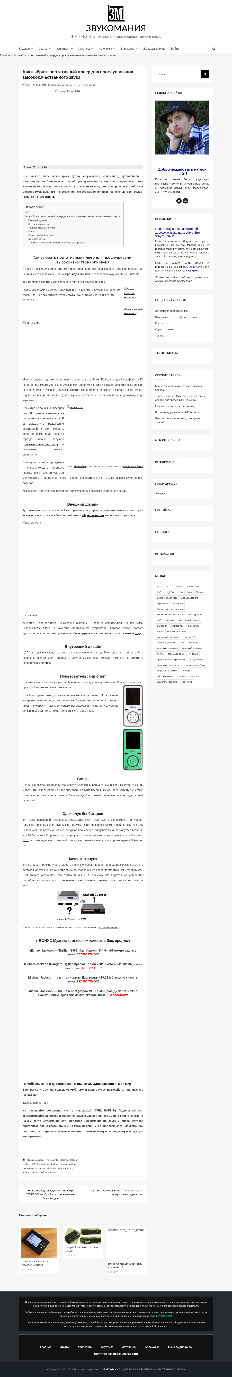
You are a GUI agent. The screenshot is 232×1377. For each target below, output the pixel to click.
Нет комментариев (87, 84)
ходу (138, 633)
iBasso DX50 (80, 466)
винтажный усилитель (168, 636)
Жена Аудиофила (180, 1347)
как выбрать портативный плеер (39, 1168)
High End (170, 592)
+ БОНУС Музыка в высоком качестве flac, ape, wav (57, 242)
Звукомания (162, 603)
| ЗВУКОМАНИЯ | (111, 1369)
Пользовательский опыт (41, 227)
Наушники (178, 603)
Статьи (43, 48)
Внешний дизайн (37, 220)
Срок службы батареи (40, 235)
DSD (26, 840)
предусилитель (197, 659)
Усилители (62, 48)
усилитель (194, 676)
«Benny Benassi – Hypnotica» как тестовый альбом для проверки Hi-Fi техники (180, 398)
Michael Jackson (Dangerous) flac (59, 1163)
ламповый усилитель (192, 648)
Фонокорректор (194, 614)
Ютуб (87, 1083)
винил (160, 631)
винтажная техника (176, 631)
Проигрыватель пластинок (170, 608)
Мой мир (124, 1083)
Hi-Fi (159, 592)
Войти (175, 48)
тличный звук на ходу (41, 444)
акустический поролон (189, 620)
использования (108, 927)
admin (28, 84)
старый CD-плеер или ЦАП (71, 919)
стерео (181, 676)
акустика (170, 620)
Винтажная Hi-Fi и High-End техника (176, 317)
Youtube (159, 335)
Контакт (159, 323)
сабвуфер (186, 670)
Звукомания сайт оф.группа (171, 310)
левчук (160, 653)
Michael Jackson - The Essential (43, 1159)
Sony (189, 592)
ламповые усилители (167, 648)
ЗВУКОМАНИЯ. (163, 1315)
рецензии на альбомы (194, 664)
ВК (79, 1083)
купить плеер (64, 1168)
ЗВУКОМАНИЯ (116, 28)
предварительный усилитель (171, 659)
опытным (87, 711)
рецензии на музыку (167, 670)
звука (122, 491)
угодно (49, 197)
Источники (105, 48)
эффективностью (93, 515)
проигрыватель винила (168, 664)
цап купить (187, 681)
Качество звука (36, 238)
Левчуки (160, 493)
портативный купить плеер (44, 1172)
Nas (181, 592)
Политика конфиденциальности (116, 1354)
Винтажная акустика (167, 597)
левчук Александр (176, 653)
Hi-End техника (193, 586)
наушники (78, 274)
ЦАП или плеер (30, 614)
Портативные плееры (61, 84)
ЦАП (159, 620)
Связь (31, 231)
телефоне (90, 395)
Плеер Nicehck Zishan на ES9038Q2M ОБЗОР (35, 1263)
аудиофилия (177, 625)
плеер (48, 628)
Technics (200, 592)
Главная (24, 48)
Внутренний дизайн (39, 223)
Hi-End (179, 586)
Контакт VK (161, 270)
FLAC (168, 586)
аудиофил (162, 625)
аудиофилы (193, 625)
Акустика (84, 48)
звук (182, 642)
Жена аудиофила (154, 48)
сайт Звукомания (165, 676)
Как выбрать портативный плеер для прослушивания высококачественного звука (72, 216)
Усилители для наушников (170, 614)
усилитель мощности (167, 681)
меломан (193, 653)
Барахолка (127, 48)
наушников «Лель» (133, 466)
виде (48, 663)
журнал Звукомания (166, 642)
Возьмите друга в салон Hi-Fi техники (177, 412)
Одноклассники (104, 1083)
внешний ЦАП (190, 636)
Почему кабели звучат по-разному (175, 406)
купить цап (194, 642)
